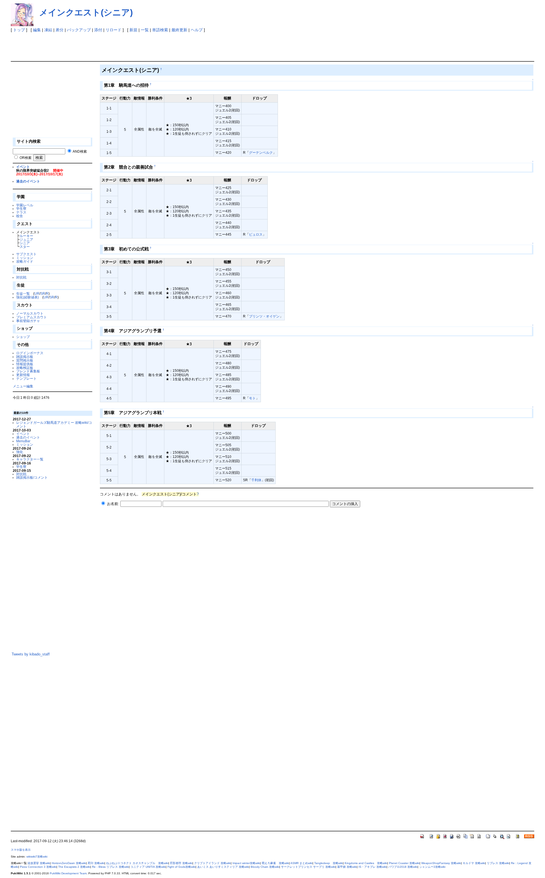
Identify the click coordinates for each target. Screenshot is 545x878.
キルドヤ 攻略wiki (474, 863)
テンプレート (26, 378)
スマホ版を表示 (21, 849)
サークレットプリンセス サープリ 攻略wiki (308, 866)
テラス (21, 212)
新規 (133, 30)
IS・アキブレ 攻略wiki (373, 866)
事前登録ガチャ (28, 321)
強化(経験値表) (27, 297)
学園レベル (24, 205)
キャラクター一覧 (29, 459)
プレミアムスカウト (31, 317)
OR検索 (26, 157)
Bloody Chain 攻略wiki (265, 866)
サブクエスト (26, 254)
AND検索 (80, 151)
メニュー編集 (23, 386)
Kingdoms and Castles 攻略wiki (366, 863)
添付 (98, 30)
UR (36, 293)
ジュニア (26, 239)
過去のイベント (28, 181)
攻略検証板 (24, 368)
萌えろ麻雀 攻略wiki (275, 863)
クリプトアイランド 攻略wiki (212, 863)
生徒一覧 (23, 293)
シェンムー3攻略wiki (432, 866)
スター (25, 246)
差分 (60, 30)
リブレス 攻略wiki (498, 863)
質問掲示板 (24, 360)
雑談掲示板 (24, 356)
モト (252, 398)
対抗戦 (21, 277)
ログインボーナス (29, 353)
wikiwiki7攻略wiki (36, 856)
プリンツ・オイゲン (264, 316)
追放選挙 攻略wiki (39, 863)
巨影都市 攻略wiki (181, 863)
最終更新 (179, 30)
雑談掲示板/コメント (32, 477)
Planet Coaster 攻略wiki (404, 863)
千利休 (256, 480)
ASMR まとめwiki (301, 863)
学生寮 (21, 208)
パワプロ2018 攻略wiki (403, 866)
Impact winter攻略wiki (246, 863)
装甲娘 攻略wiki (347, 866)
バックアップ (79, 30)
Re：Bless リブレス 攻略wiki (110, 866)
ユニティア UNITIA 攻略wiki (148, 866)
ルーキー (26, 236)
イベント (23, 167)
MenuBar (23, 441)
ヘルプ (197, 30)
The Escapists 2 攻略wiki (74, 866)
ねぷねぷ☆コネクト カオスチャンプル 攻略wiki (137, 863)
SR (42, 293)
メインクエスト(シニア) (86, 12)
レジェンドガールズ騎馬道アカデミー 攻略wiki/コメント (54, 424)
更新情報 (23, 375)
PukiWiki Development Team (68, 873)
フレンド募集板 (28, 371)
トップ (19, 30)
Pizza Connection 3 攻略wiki (38, 866)
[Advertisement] (114, 45)
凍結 (48, 30)
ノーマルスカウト (29, 313)
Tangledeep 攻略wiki (328, 863)
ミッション (24, 258)
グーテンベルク (261, 152)
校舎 (19, 216)
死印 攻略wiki (96, 863)
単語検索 (160, 30)
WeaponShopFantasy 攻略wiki (441, 863)
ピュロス (256, 234)
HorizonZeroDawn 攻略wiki (69, 863)
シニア (25, 243)
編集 (37, 30)
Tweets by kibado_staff (31, 654)
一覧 (145, 30)
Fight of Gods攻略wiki (181, 866)
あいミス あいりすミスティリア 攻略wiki (223, 866)
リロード (113, 30)
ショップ (23, 337)
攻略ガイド (24, 261)
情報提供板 (24, 364)
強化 (19, 452)
